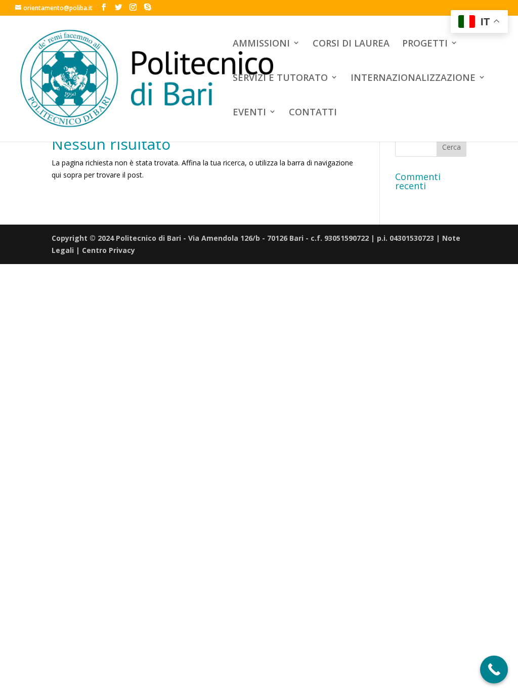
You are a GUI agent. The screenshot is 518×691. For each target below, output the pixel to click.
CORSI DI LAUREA (351, 43)
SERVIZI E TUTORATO (280, 78)
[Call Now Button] (494, 669)
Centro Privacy (108, 250)
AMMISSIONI (261, 43)
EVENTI (249, 112)
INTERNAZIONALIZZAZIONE (413, 78)
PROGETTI (425, 43)
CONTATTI (313, 112)
